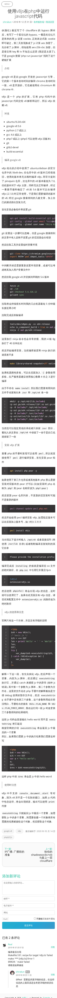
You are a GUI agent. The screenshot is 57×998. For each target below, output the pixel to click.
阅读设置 (50, 21)
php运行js (8, 837)
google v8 (8, 831)
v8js (19, 831)
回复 (53, 947)
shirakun (7, 21)
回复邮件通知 (45, 918)
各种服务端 (39, 21)
